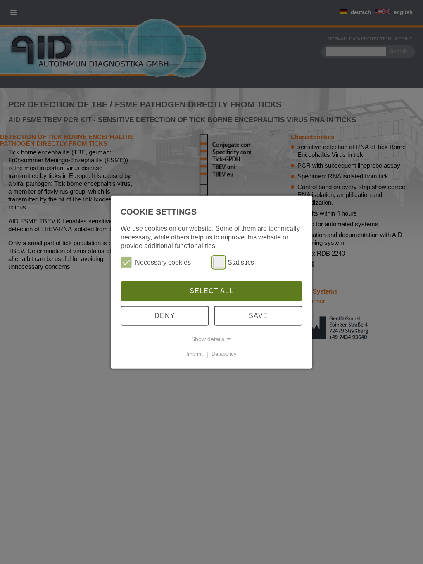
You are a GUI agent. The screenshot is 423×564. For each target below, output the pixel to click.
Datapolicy (224, 354)
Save (258, 315)
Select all (211, 290)
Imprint (194, 354)
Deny (164, 315)
